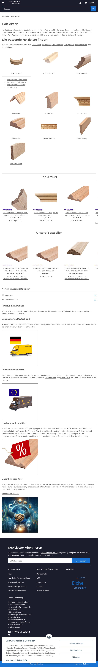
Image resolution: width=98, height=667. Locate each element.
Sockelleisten (7, 47)
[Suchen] (93, 8)
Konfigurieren (76, 650)
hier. (86, 436)
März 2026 (50, 295)
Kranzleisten (55, 324)
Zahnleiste (81, 578)
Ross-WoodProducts (16, 582)
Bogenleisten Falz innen (16, 82)
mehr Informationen (10, 494)
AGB (38, 578)
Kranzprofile (82, 113)
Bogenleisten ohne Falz (16, 85)
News (10, 574)
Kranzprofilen (69, 45)
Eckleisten (16, 113)
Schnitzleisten (57, 45)
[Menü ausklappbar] (3, 1)
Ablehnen (76, 657)
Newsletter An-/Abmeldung (19, 578)
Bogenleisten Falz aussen (17, 80)
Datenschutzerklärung (50, 552)
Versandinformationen (17, 591)
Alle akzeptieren (76, 643)
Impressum (10, 660)
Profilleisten (36, 45)
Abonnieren (81, 561)
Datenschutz (22, 660)
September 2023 (50, 300)
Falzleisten (46, 45)
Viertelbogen (12, 87)
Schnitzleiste (80, 587)
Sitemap (40, 586)
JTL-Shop (85, 664)
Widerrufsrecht (43, 591)
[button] (80, 2)
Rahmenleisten (49, 73)
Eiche (78, 583)
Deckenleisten (81, 73)
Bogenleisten (16, 73)
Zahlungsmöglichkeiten (17, 586)
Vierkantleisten (81, 45)
